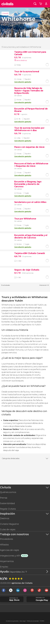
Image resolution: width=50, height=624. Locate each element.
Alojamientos (7, 561)
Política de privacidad (33, 621)
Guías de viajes (7, 529)
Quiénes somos (8, 492)
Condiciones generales (12, 621)
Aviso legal (23, 621)
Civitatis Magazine (9, 524)
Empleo (4, 566)
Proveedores (6, 539)
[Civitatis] (7, 3)
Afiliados (4, 544)
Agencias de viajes (9, 550)
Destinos (4, 518)
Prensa (3, 497)
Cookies (42, 621)
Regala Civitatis (8, 508)
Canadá (5, 13)
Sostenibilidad (7, 503)
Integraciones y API (10, 555)
